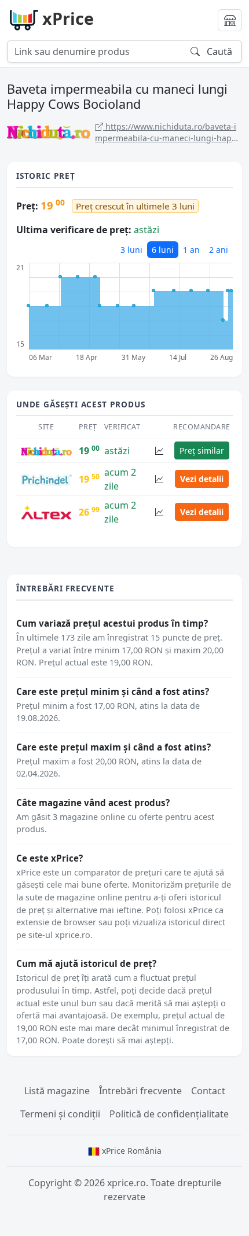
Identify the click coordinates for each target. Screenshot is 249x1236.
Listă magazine (57, 1090)
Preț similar (202, 450)
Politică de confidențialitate (169, 1114)
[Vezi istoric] (159, 450)
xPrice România (131, 1150)
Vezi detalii (202, 478)
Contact (208, 1090)
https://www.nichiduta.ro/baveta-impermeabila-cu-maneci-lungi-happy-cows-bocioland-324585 (168, 132)
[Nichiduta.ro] (46, 450)
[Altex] (46, 511)
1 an (191, 249)
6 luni (163, 249)
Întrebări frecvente (140, 1090)
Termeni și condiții (60, 1114)
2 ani (218, 249)
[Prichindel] (46, 479)
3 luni (131, 249)
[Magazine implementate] (230, 20)
